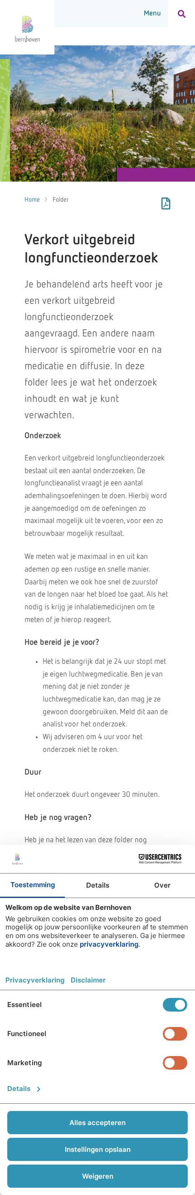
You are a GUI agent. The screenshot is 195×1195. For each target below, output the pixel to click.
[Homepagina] (27, 27)
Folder (61, 200)
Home (32, 200)
